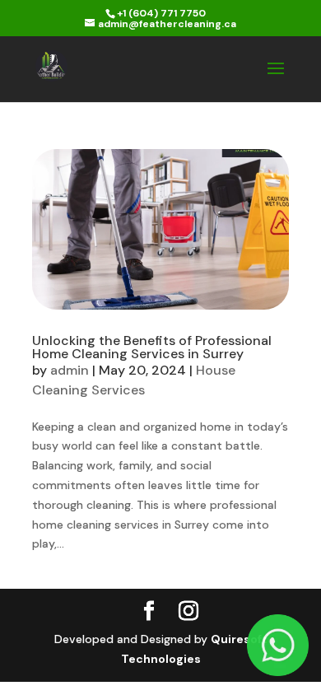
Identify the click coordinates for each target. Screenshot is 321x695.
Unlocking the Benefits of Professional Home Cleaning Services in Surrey (152, 347)
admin (69, 370)
